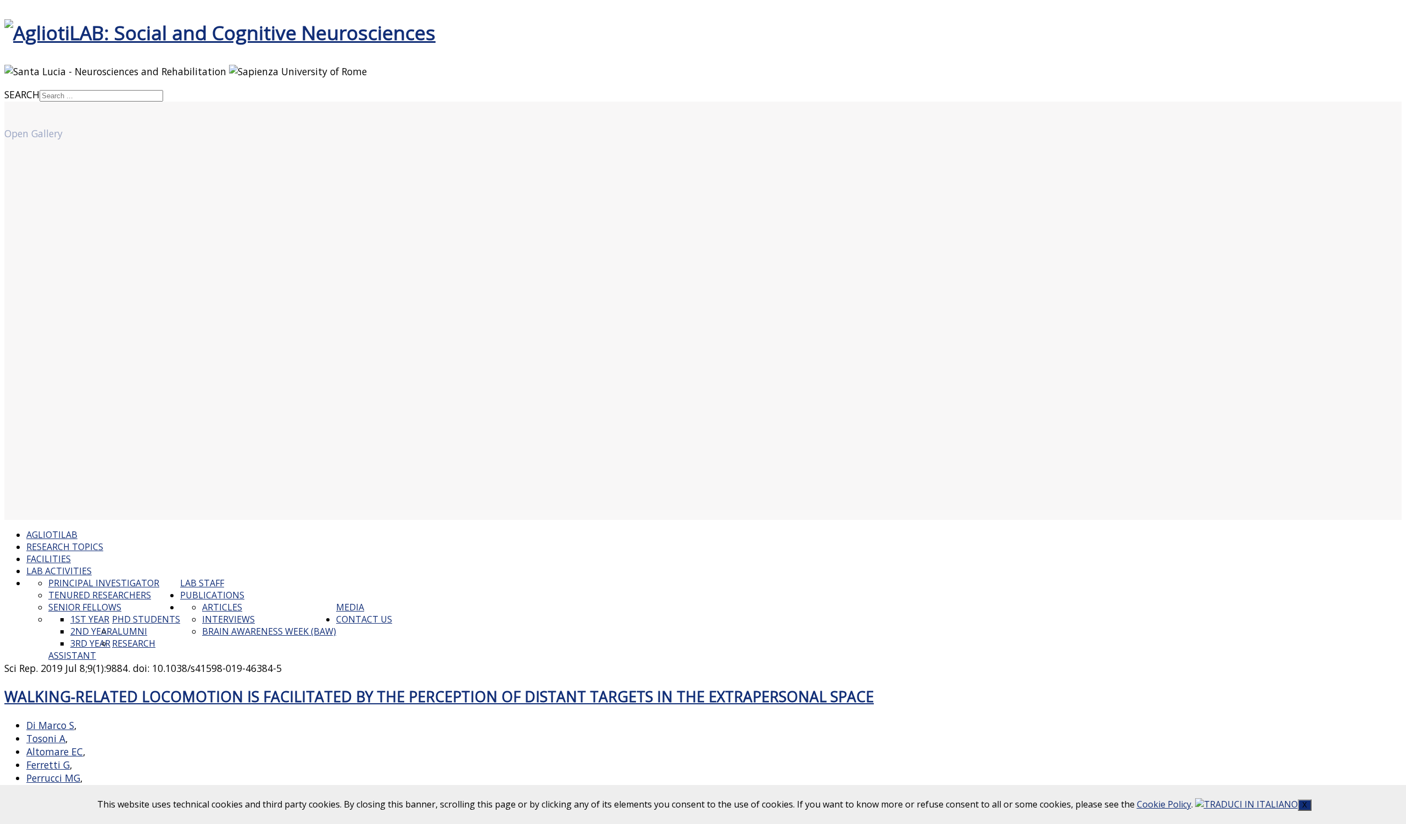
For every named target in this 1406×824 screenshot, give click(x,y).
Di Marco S (50, 725)
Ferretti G (48, 764)
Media (350, 607)
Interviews (228, 619)
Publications (212, 595)
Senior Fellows (84, 607)
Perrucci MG (53, 777)
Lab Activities (59, 571)
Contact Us (364, 619)
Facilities (48, 559)
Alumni (129, 631)
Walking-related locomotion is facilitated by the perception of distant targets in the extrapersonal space (439, 697)
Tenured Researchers (99, 595)
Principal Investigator (103, 583)
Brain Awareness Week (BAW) (269, 631)
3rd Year (90, 643)
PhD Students (146, 619)
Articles (222, 607)
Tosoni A (45, 738)
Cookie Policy (1164, 804)
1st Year (89, 619)
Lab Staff (202, 583)
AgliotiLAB (51, 535)
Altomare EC (54, 751)
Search (22, 94)
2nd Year (91, 631)
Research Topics (64, 547)
